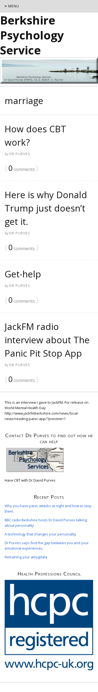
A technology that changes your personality (40, 534)
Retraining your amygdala (26, 557)
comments (21, 168)
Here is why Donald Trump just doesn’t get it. (46, 208)
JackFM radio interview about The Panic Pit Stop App (47, 339)
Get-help (23, 274)
